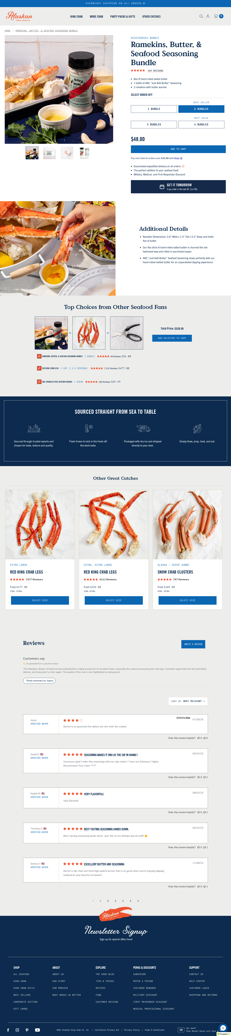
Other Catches (151, 16)
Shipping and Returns (203, 995)
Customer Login (199, 988)
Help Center (197, 981)
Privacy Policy (132, 1030)
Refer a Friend (143, 981)
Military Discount (145, 995)
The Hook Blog (105, 974)
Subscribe (139, 974)
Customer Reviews (107, 1002)
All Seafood (21, 974)
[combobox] (188, 701)
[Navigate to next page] (138, 901)
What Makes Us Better (66, 995)
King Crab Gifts (24, 988)
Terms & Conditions (154, 1030)
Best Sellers (22, 995)
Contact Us (196, 974)
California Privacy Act (107, 1030)
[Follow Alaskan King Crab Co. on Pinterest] (27, 1030)
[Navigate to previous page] (93, 901)
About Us (58, 974)
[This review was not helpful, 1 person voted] (204, 777)
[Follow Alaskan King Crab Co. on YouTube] (37, 1030)
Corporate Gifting (26, 1002)
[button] (144, 3)
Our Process (60, 988)
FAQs (98, 995)
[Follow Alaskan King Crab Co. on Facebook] (8, 1030)
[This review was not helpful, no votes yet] (204, 738)
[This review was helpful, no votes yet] (199, 738)
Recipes (101, 988)
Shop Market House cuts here (201, 1031)
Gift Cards (21, 1009)
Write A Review (193, 644)
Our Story (58, 981)
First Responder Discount (150, 1002)
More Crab (96, 16)
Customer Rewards (144, 988)
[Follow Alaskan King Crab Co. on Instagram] (17, 1030)
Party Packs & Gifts (122, 16)
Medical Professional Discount (153, 1009)
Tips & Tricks (105, 981)
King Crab (76, 16)
